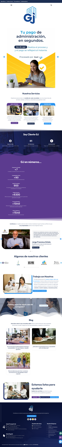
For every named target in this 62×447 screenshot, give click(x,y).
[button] (11, 5)
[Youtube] (33, 419)
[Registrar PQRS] (51, 140)
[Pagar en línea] (10, 140)
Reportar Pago (31, 144)
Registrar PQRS (51, 144)
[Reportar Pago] (31, 140)
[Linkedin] (30, 419)
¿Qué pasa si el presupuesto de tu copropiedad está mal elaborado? (44, 347)
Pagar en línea (10, 144)
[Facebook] (35, 419)
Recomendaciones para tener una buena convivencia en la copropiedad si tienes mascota (18, 372)
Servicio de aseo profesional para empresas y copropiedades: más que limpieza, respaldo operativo (18, 348)
